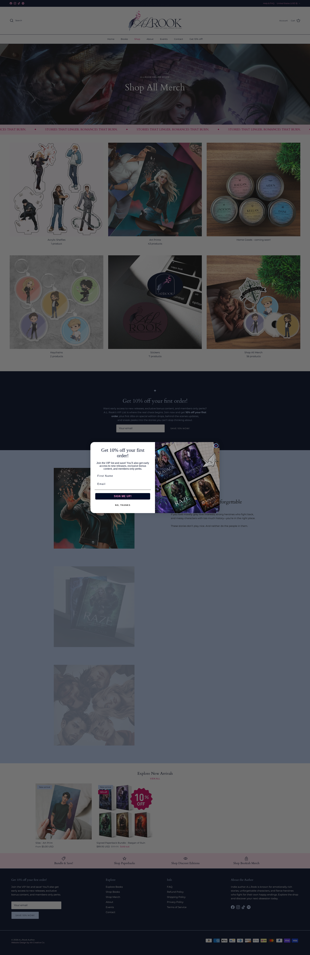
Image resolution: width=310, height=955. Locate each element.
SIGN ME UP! (123, 496)
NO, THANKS (122, 505)
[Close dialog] (216, 446)
